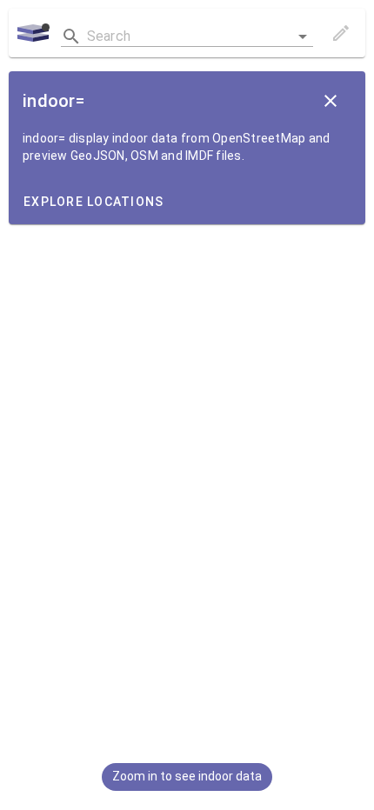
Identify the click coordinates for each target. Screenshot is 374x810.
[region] (187, 405)
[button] (302, 36)
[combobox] (187, 33)
